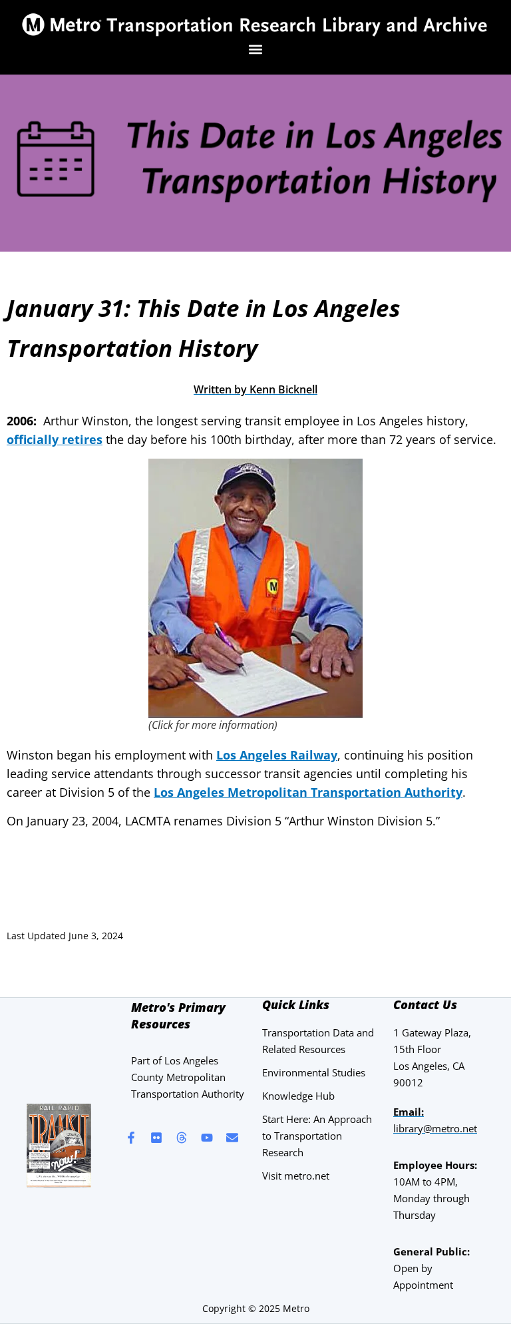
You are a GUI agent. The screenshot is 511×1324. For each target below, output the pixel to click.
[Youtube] (207, 1138)
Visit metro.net (295, 1175)
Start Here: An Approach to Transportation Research (317, 1135)
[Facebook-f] (131, 1138)
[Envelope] (232, 1138)
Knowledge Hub (298, 1095)
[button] (256, 49)
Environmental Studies (313, 1072)
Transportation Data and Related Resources (318, 1041)
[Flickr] (156, 1138)
